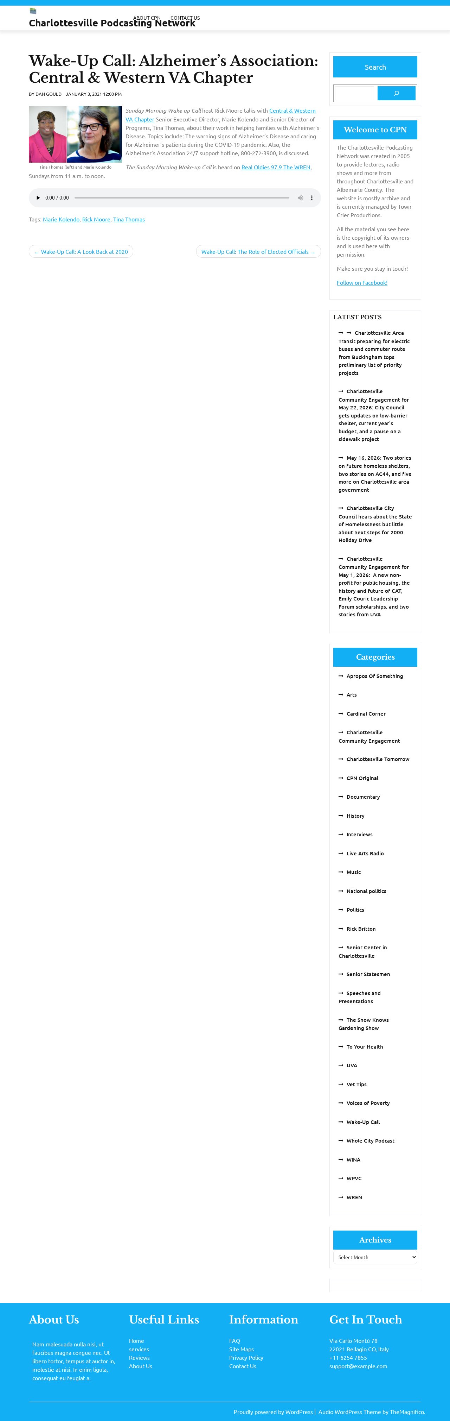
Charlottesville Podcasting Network (112, 22)
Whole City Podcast (370, 1140)
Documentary (363, 796)
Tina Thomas (129, 218)
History (356, 815)
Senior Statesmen (368, 973)
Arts (352, 694)
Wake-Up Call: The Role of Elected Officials (255, 251)
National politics (366, 890)
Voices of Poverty (368, 1102)
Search (375, 66)
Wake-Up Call (363, 1121)
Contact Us (185, 17)
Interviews (360, 834)
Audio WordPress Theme (350, 1411)
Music (354, 871)
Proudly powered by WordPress (274, 1411)
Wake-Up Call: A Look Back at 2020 (84, 251)
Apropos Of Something (375, 675)
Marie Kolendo (61, 218)
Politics (355, 909)
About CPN (147, 17)
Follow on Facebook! (362, 282)
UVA (352, 1065)
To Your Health (365, 1046)
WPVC (354, 1178)
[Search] (397, 93)
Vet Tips (357, 1084)
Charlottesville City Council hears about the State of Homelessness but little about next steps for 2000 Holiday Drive (375, 523)
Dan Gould (49, 94)
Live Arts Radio (365, 853)
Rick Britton (361, 928)
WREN (354, 1197)
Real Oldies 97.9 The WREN (276, 166)
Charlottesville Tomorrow (378, 758)
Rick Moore (96, 218)
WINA (353, 1159)
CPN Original (362, 777)
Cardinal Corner (366, 713)
